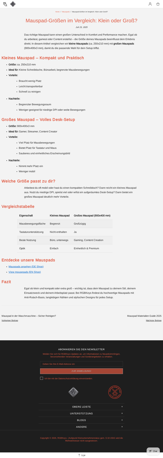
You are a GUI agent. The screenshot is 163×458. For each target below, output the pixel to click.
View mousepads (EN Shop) (25, 272)
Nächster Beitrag (153, 320)
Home (57, 12)
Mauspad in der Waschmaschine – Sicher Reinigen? (29, 315)
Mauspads (66, 12)
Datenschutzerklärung (68, 378)
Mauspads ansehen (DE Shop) (26, 266)
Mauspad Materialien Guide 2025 (144, 315)
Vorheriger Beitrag (10, 320)
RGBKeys (13, 4)
